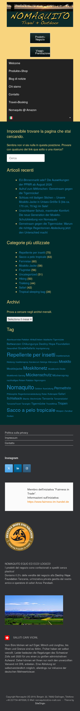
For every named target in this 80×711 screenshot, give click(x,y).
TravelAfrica (51, 403)
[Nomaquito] (40, 14)
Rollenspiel (52, 393)
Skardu (26, 398)
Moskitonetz (35, 367)
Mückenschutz (39, 374)
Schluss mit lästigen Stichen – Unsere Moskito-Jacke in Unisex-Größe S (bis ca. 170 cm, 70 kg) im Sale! (44, 201)
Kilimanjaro (53, 361)
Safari (22, 287)
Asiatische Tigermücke (53, 339)
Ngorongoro (40, 380)
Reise (44, 393)
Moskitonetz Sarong (16, 375)
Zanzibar (68, 410)
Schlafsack (14, 398)
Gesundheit (12, 348)
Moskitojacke (15, 368)
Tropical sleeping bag (32, 292)
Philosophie (12, 393)
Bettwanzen (14, 344)
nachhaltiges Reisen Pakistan (20, 380)
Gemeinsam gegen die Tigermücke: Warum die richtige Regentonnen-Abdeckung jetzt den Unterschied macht (46, 228)
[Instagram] (27, 468)
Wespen (60, 410)
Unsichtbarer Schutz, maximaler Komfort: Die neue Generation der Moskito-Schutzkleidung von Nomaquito (44, 215)
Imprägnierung (42, 348)
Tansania (47, 398)
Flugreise (24, 270)
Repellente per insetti (32, 252)
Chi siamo (15, 86)
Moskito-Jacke (28, 265)
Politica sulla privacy (16, 432)
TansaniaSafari (61, 398)
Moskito (65, 361)
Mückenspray (60, 375)
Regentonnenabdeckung (29, 393)
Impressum (11, 437)
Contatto (14, 94)
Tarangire (26, 403)
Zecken (10, 416)
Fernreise (25, 261)
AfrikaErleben (36, 339)
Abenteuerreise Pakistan (18, 339)
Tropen (63, 403)
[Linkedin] (18, 468)
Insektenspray (22, 361)
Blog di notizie (17, 79)
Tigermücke (38, 403)
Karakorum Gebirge (38, 361)
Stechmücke (35, 398)
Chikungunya (30, 344)
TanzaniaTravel (14, 403)
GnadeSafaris (26, 348)
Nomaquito (20, 387)
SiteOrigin (40, 703)
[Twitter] (9, 468)
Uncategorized (28, 274)
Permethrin (62, 387)
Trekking (24, 283)
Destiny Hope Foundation (54, 344)
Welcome (14, 63)
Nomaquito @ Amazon (23, 110)
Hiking (23, 278)
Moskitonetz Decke (56, 368)
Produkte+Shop (18, 71)
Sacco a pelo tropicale (32, 257)
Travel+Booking (18, 102)
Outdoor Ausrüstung (44, 388)
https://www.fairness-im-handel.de (48, 501)
